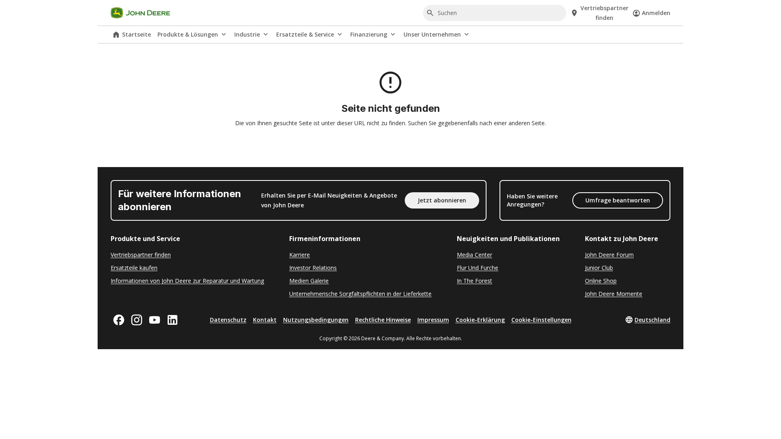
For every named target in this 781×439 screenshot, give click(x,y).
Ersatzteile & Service (305, 34)
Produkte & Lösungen (187, 34)
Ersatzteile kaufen (134, 268)
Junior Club (599, 268)
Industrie (247, 34)
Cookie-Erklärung (480, 320)
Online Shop (601, 281)
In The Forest (474, 281)
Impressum (433, 320)
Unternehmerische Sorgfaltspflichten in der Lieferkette (360, 294)
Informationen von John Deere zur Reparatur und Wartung (187, 281)
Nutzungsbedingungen (316, 320)
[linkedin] (172, 320)
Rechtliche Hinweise (383, 320)
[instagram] (137, 320)
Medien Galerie (309, 281)
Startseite (136, 34)
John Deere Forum (609, 255)
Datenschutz (228, 320)
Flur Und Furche (477, 268)
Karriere (299, 255)
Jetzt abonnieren (442, 200)
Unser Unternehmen (432, 34)
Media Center (474, 255)
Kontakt (265, 320)
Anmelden (656, 13)
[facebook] (119, 320)
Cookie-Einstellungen (541, 320)
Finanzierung (368, 34)
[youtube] (154, 320)
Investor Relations (313, 268)
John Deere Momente (613, 294)
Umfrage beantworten (617, 200)
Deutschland (652, 320)
